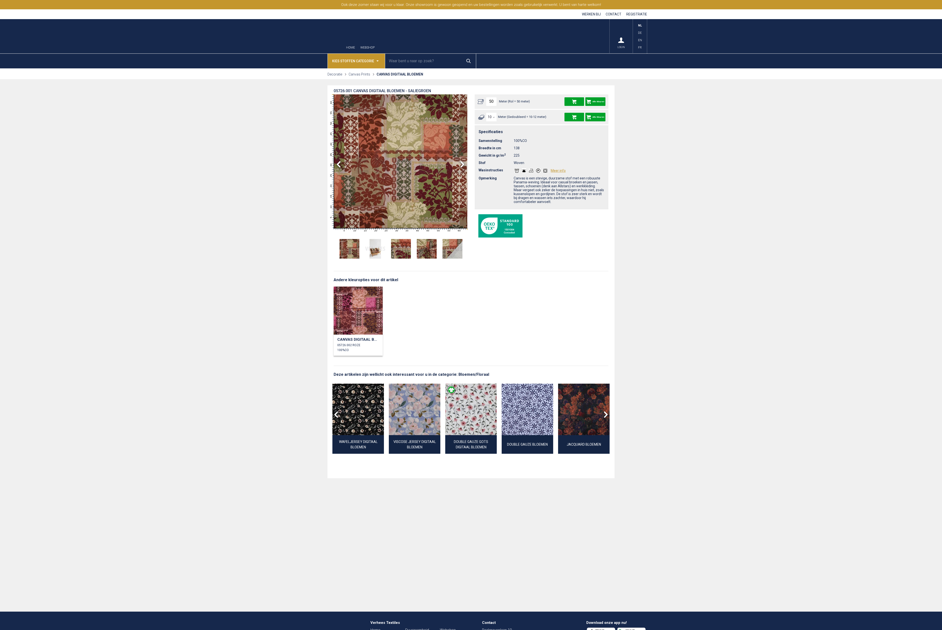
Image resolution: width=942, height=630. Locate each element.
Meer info (558, 171)
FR (640, 47)
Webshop (367, 47)
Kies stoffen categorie (353, 61)
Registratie (636, 14)
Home (350, 47)
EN (640, 40)
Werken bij (591, 14)
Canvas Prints (359, 74)
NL (640, 25)
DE (640, 33)
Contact (613, 14)
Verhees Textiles (317, 36)
